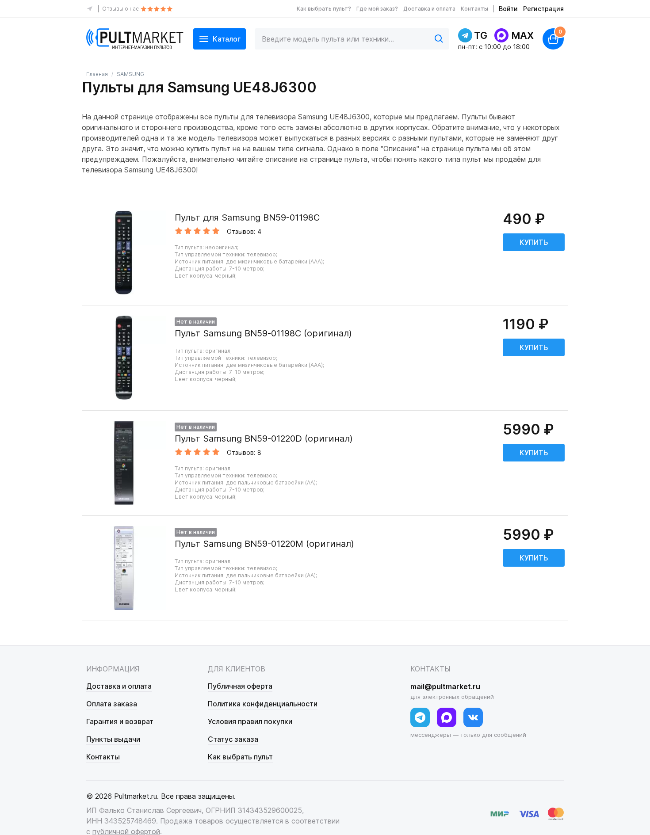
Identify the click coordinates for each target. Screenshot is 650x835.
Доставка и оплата (429, 8)
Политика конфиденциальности (262, 703)
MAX (522, 35)
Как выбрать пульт (240, 756)
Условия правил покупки (250, 721)
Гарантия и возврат (119, 721)
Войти (508, 8)
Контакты (474, 8)
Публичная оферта (240, 686)
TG (480, 35)
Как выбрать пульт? (324, 8)
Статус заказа (233, 739)
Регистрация (543, 8)
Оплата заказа (111, 703)
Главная (97, 74)
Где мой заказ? (377, 8)
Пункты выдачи (113, 739)
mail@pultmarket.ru (445, 686)
